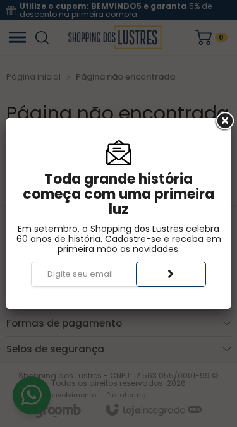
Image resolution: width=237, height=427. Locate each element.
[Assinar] (171, 274)
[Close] (223, 121)
